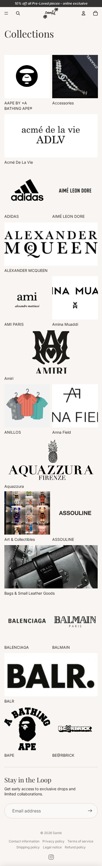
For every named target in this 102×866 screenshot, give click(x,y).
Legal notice (52, 847)
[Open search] (18, 13)
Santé (57, 833)
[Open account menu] (83, 13)
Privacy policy (53, 841)
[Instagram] (51, 857)
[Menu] (6, 13)
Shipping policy (28, 847)
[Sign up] (90, 811)
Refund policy (75, 847)
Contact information (24, 841)
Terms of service (80, 841)
